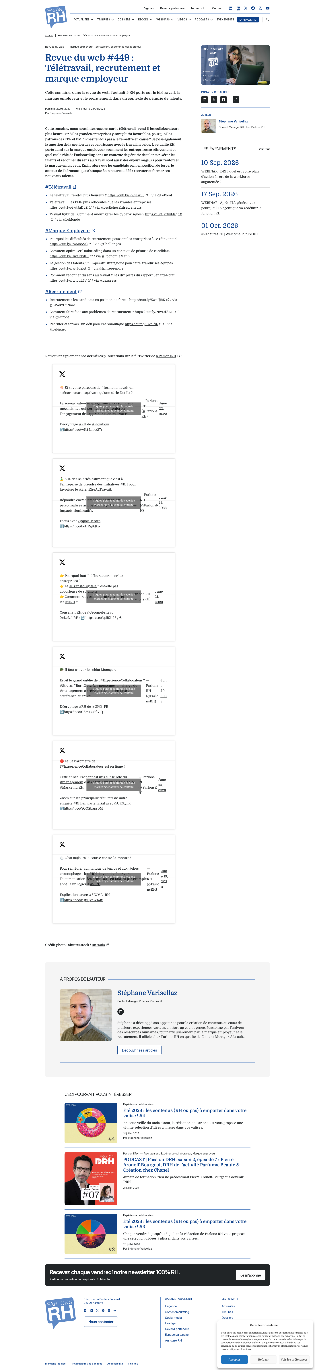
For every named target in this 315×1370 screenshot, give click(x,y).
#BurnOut (81, 685)
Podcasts (202, 19)
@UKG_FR (100, 706)
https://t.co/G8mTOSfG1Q (83, 712)
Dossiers (124, 19)
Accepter (234, 1359)
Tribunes (103, 19)
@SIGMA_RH (99, 895)
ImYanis (98, 945)
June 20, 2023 (163, 691)
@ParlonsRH (166, 356)
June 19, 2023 (164, 879)
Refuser (263, 1359)
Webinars (163, 19)
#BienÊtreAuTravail (95, 489)
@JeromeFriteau (100, 612)
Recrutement (101, 46)
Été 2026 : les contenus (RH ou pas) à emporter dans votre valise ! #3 (184, 1224)
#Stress (66, 685)
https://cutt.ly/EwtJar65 (126, 195)
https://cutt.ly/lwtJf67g (142, 324)
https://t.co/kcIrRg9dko (82, 526)
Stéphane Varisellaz (233, 121)
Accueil (49, 35)
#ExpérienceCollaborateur (121, 680)
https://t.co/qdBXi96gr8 (103, 618)
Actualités (81, 19)
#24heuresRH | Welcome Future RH (229, 234)
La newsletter (248, 19)
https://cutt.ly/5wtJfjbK (147, 300)
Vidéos (182, 19)
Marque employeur (81, 46)
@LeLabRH (69, 618)
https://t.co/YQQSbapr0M (83, 808)
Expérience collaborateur (126, 46)
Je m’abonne (250, 1275)
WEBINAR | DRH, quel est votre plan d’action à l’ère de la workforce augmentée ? (230, 177)
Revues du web (54, 46)
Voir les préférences (294, 1359)
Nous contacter (100, 1322)
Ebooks (143, 19)
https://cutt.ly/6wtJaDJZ (69, 207)
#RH (82, 424)
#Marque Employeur (67, 230)
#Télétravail (58, 187)
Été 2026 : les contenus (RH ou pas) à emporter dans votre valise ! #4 (184, 1113)
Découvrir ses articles (139, 1050)
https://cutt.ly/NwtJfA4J (153, 312)
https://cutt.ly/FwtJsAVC (69, 244)
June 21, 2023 (163, 503)
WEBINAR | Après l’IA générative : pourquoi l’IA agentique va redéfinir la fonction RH (231, 208)
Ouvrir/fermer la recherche (267, 19)
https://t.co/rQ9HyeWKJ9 (83, 900)
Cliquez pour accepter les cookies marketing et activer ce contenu (114, 408)
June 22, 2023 (163, 408)
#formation (110, 387)
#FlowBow (100, 424)
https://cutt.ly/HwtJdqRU (69, 256)
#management (71, 691)
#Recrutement (61, 291)
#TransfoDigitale (83, 586)
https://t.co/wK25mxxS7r (83, 429)
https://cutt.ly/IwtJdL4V (68, 280)
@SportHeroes (89, 521)
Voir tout (264, 149)
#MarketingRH (71, 787)
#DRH (70, 602)
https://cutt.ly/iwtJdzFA (68, 268)
